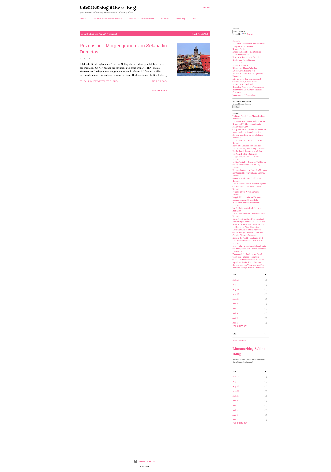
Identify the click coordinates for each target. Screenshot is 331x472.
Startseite (83, 19)
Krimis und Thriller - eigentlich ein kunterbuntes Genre (246, 53)
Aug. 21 (235, 279)
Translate (250, 34)
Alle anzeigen (200, 33)
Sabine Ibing (180, 19)
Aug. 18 (235, 294)
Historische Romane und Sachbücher (247, 57)
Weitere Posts (159, 90)
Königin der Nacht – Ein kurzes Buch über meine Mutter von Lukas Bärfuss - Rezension (248, 240)
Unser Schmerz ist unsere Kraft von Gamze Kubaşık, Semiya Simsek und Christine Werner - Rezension (247, 232)
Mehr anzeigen (159, 81)
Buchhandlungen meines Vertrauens (247, 89)
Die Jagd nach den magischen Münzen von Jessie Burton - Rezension (248, 152)
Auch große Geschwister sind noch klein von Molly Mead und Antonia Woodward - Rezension (249, 249)
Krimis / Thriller (239, 49)
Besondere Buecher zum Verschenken (248, 87)
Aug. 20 (235, 284)
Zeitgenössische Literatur (242, 46)
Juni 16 (235, 303)
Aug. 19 (235, 289)
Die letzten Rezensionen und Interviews (108, 19)
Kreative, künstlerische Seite (243, 70)
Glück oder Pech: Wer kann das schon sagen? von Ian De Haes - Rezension (248, 260)
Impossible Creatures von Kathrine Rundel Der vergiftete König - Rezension (249, 147)
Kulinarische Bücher (240, 65)
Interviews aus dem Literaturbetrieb (141, 19)
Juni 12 (235, 322)
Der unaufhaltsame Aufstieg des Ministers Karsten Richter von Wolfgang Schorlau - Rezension (249, 173)
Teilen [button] (83, 81)
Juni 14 (235, 313)
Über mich (165, 19)
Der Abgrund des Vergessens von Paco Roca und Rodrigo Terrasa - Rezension (248, 266)
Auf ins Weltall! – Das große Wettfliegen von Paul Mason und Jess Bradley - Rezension (249, 165)
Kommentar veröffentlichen (103, 81)
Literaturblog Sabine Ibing (108, 8)
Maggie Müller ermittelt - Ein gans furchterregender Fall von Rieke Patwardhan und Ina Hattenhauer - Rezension (246, 201)
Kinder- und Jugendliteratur (243, 59)
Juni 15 (235, 308)
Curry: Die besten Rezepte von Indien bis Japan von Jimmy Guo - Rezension (249, 130)
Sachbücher (237, 62)
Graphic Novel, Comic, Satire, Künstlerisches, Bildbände (244, 83)
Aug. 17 (235, 298)
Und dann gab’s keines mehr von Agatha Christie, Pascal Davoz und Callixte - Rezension (249, 186)
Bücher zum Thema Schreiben (244, 68)
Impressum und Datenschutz (244, 95)
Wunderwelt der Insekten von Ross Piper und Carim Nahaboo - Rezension (249, 255)
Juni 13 (235, 318)
